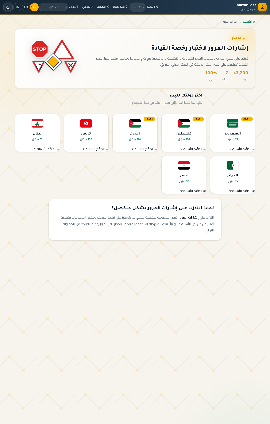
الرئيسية (151, 6)
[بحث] (32, 7)
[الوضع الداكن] (8, 7)
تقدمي (86, 6)
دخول (72, 6)
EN (26, 7)
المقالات (102, 6)
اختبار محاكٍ (119, 6)
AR (34, 7)
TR (17, 7)
